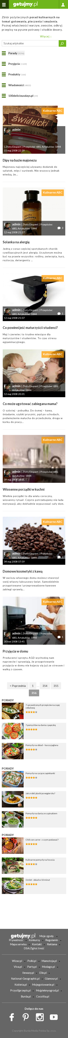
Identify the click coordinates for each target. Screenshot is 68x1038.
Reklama (52, 944)
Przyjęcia (17, 63)
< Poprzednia (18, 685)
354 (44, 685)
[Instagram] (41, 1016)
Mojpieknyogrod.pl (47, 990)
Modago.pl (48, 966)
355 (55, 685)
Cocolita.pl (42, 996)
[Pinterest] (27, 1016)
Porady (16, 53)
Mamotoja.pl (49, 960)
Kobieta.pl (21, 984)
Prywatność (16, 940)
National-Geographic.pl (25, 978)
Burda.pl (26, 996)
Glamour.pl (51, 978)
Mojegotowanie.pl (43, 984)
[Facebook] (13, 1016)
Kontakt (37, 944)
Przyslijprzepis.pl (20, 990)
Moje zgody (46, 936)
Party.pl (32, 966)
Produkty (17, 74)
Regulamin (51, 940)
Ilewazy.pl (28, 972)
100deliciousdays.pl (23, 95)
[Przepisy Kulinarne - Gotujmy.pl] (25, 4)
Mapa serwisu (18, 944)
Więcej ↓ (46, 36)
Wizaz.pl (17, 960)
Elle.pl (43, 972)
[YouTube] (55, 1016)
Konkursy (34, 940)
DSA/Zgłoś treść (34, 948)
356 (34, 692)
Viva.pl (18, 966)
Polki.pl (31, 960)
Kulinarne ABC (52, 110)
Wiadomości (19, 85)
